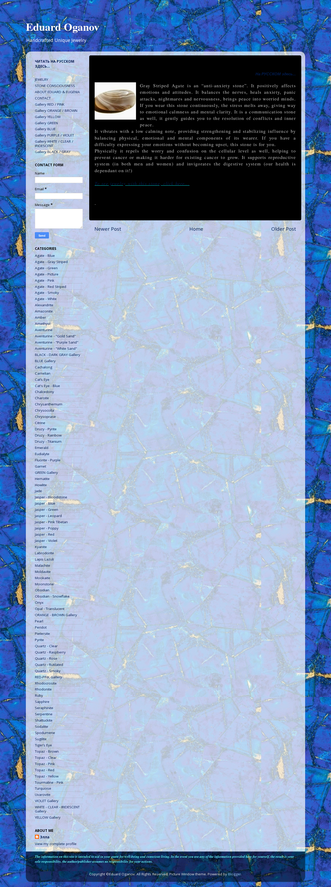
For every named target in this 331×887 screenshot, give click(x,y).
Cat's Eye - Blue (47, 385)
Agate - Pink (44, 280)
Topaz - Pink (45, 763)
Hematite (42, 478)
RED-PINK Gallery (48, 677)
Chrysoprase (45, 416)
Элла (44, 837)
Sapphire (42, 701)
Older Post (283, 229)
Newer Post (107, 229)
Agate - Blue (45, 255)
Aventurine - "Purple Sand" (56, 342)
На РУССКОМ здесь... (275, 74)
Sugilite (41, 739)
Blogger (234, 874)
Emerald (41, 447)
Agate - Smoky (47, 292)
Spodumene (45, 732)
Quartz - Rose (46, 658)
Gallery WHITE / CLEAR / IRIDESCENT (54, 143)
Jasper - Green (46, 509)
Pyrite (39, 639)
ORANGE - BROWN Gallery (56, 615)
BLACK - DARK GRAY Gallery (57, 354)
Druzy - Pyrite (46, 429)
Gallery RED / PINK (49, 104)
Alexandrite (44, 305)
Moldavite (43, 571)
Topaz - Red (44, 770)
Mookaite (42, 578)
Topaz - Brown (47, 751)
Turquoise (43, 788)
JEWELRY (41, 79)
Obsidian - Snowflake (52, 596)
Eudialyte (42, 454)
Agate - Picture (46, 274)
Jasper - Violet (46, 540)
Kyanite (41, 546)
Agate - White (46, 298)
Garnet (40, 466)
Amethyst (42, 323)
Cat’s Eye (42, 379)
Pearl (39, 621)
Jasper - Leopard (48, 515)
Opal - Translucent (49, 608)
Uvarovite (42, 794)
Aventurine (43, 330)
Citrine (40, 422)
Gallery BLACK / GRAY (52, 151)
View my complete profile (56, 843)
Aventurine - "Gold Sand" (55, 336)
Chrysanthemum (48, 404)
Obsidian (42, 590)
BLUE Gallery (45, 361)
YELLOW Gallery (48, 817)
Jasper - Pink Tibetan (51, 522)
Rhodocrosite (46, 683)
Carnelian (42, 373)
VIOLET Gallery (46, 800)
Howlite (41, 485)
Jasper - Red (44, 534)
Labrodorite (44, 553)
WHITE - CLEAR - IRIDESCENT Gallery (57, 809)
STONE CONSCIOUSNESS (55, 85)
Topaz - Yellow (46, 776)
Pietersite (42, 633)
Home (196, 229)
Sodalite (41, 726)
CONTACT (43, 98)
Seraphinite (44, 708)
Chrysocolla (44, 410)
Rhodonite (43, 689)
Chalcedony (44, 391)
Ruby (39, 695)
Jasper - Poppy (46, 528)
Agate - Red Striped (50, 286)
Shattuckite (43, 720)
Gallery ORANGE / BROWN (56, 110)
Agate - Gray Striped (51, 261)
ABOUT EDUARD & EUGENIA (57, 92)
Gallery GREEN (46, 123)
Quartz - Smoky (48, 670)
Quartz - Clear (46, 646)
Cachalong (43, 367)
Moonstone (44, 584)
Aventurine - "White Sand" (56, 348)
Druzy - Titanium (48, 441)
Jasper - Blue (45, 503)
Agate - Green (46, 268)
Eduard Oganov (62, 26)
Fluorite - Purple (48, 460)
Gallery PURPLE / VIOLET (54, 135)
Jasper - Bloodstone (51, 497)
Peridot (41, 627)
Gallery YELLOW (48, 116)
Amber (40, 317)
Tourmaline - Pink (49, 782)
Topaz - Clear (46, 757)
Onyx (39, 602)
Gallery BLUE (45, 129)
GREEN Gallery (46, 472)
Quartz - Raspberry (50, 652)
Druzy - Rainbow (48, 435)
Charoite (42, 398)
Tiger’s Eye (43, 745)
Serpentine (43, 714)
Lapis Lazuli (44, 559)
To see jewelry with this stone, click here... (142, 183)
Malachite (42, 565)
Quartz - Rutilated (49, 664)
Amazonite (44, 311)
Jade (38, 491)
